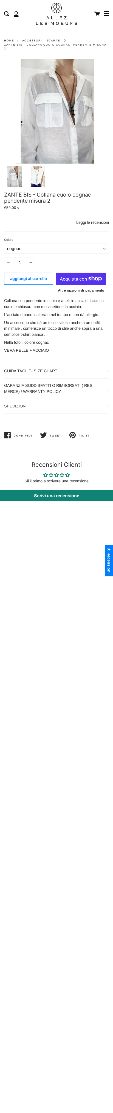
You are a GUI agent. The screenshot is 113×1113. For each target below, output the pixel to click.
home (9, 40)
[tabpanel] (56, 111)
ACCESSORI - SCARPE (41, 40)
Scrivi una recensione (56, 495)
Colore (8, 239)
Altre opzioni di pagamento (81, 290)
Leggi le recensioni (92, 222)
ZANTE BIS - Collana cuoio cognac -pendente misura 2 (55, 46)
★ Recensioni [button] (109, 561)
